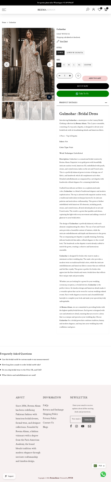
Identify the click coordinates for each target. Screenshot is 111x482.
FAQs (45, 405)
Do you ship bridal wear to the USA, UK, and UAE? (22, 370)
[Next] (50, 64)
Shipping (60, 37)
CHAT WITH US (63, 34)
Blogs (45, 427)
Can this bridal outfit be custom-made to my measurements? (25, 359)
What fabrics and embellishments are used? (19, 375)
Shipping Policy (50, 414)
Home (4, 22)
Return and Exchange (53, 409)
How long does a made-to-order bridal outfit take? (21, 365)
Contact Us (48, 422)
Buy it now (82, 86)
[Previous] (6, 64)
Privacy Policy (49, 418)
